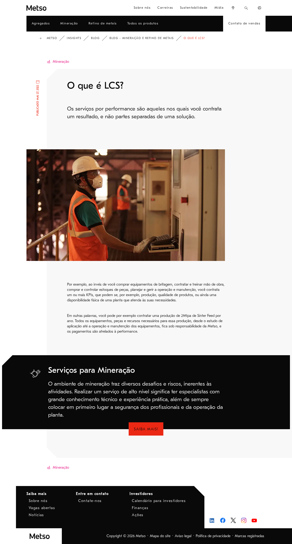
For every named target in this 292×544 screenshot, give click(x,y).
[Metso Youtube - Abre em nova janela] (254, 520)
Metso (52, 38)
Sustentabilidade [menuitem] (194, 8)
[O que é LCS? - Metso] (46, 8)
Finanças (140, 508)
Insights (74, 38)
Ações (137, 515)
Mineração (61, 62)
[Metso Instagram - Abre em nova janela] (243, 520)
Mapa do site (160, 536)
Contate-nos (90, 501)
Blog (95, 38)
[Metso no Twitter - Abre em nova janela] (233, 520)
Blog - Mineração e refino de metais (142, 38)
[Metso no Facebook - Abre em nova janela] (222, 520)
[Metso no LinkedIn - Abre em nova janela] (212, 520)
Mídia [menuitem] (219, 8)
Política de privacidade (213, 536)
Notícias (36, 515)
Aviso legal (183, 536)
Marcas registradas (249, 536)
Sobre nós (38, 501)
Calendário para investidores (159, 501)
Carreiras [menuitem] (165, 8)
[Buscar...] (246, 8)
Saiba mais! (146, 429)
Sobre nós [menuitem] (142, 8)
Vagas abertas (42, 508)
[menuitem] (233, 8)
